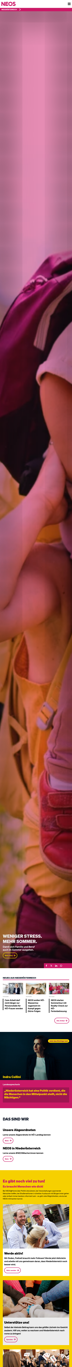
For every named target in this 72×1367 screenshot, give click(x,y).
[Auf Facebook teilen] (46, 965)
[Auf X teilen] (51, 965)
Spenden (9, 1339)
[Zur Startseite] (12, 4)
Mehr (7, 1141)
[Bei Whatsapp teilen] (61, 965)
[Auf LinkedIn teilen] (56, 965)
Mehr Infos (9, 955)
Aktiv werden (11, 1270)
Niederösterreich (9, 9)
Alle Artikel (60, 1021)
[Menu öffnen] (69, 3)
